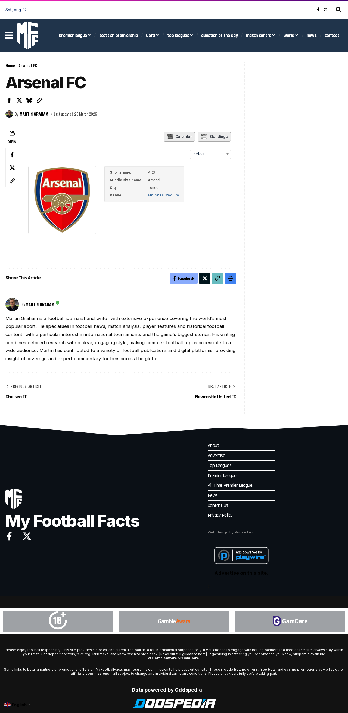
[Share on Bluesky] (29, 100)
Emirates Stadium (163, 195)
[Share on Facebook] (9, 100)
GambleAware (164, 658)
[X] (325, 9)
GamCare (190, 658)
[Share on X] (19, 100)
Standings (218, 136)
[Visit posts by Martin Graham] (9, 114)
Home (10, 65)
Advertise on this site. (241, 573)
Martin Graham (34, 114)
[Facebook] (318, 9)
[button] (338, 9)
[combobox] (210, 154)
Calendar (183, 136)
